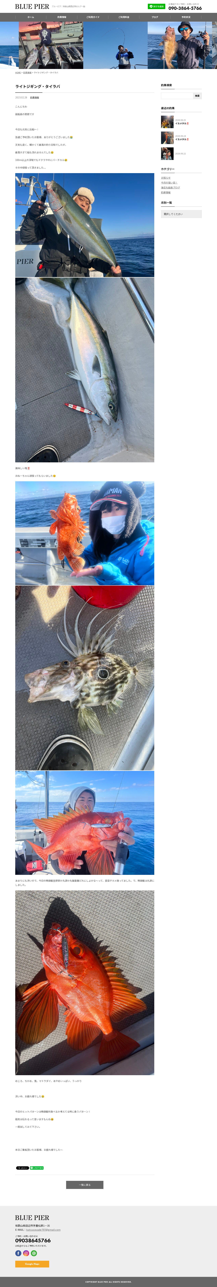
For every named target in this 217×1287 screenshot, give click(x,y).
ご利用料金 (123, 17)
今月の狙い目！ (169, 182)
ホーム (30, 17)
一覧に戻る (85, 1184)
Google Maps (32, 1264)
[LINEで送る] (37, 1168)
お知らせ (166, 177)
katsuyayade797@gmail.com (43, 1230)
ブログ (155, 17)
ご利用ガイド (93, 17)
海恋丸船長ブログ (170, 187)
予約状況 (186, 17)
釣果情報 (61, 17)
